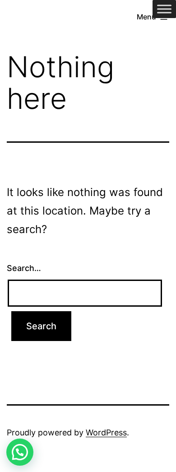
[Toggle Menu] (164, 9)
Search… (24, 268)
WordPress (106, 432)
